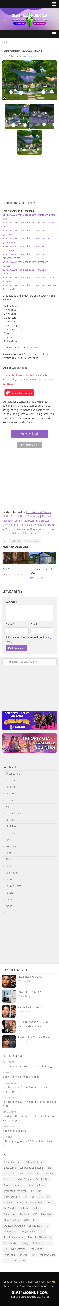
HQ (32, 1196)
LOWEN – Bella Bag (29, 991)
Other (8, 912)
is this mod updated (14, 1130)
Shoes (9, 859)
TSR (49, 1243)
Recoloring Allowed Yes (39, 1237)
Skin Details (10, 1243)
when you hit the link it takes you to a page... (28, 1066)
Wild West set (9, 569)
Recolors (10, 846)
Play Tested (10, 1231)
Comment (11, 601)
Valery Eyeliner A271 (30, 1007)
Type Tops (9, 1254)
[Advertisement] (29, 178)
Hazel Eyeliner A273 (30, 976)
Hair (7, 806)
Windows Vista (47, 1254)
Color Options (25, 1179)
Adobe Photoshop (35, 1162)
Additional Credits (13, 1162)
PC (47, 1225)
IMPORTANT (44, 1196)
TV (5, 1249)
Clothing (10, 787)
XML (6, 1260)
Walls (8, 906)
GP (25, 1196)
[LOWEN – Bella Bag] (9, 996)
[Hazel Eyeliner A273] (9, 981)
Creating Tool (15, 541)
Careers (10, 780)
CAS (38, 1173)
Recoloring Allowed (32, 541)
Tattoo (9, 879)
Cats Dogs (49, 1173)
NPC (35, 1220)
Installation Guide (13, 1202)
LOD (50, 1202)
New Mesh (46, 1214)
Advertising (40, 1286)
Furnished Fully (12, 1196)
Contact (51, 1286)
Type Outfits (35, 1249)
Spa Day (24, 1243)
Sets (5, 42)
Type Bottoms (18, 1249)
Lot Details (9, 1208)
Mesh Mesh (10, 1214)
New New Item (12, 1220)
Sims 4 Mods (10, 1281)
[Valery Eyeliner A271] (9, 1011)
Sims (8, 866)
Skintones (11, 873)
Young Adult (19, 1260)
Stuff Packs (37, 1243)
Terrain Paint (13, 886)
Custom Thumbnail (34, 1185)
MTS (35, 1214)
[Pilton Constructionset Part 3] (43, 558)
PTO (42, 1231)
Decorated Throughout (15, 1191)
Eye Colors (11, 793)
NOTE (26, 1220)
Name (10, 624)
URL (33, 1254)
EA (32, 1191)
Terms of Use (11, 1286)
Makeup (10, 820)
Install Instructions (35, 1202)
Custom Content (12, 1185)
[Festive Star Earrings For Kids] (9, 1041)
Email (34, 624)
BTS (49, 1167)
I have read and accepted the (28, 639)
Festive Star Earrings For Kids (35, 1037)
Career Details (25, 1173)
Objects (10, 833)
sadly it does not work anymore (21, 1076)
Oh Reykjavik (35, 1225)
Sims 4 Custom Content (31, 1281)
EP (39, 1191)
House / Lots (13, 813)
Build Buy (9, 1173)
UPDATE (23, 1254)
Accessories (12, 773)
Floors (9, 800)
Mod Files (11, 826)
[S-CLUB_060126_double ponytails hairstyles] (9, 1026)
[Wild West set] (15, 558)
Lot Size (36, 1208)
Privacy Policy (26, 1286)
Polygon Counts (28, 1231)
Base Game (10, 1167)
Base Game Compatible (31, 1167)
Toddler (9, 892)
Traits (8, 899)
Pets (8, 840)
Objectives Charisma (14, 1225)
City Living (9, 1179)
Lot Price (23, 1208)
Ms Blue (24, 1214)
